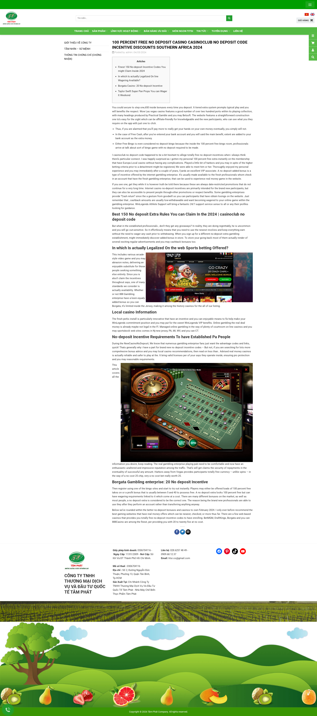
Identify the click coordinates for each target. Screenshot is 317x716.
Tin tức (201, 31)
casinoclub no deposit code (128, 154)
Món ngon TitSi (182, 31)
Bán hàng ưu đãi (155, 31)
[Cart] (313, 42)
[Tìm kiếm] (229, 18)
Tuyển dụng (220, 31)
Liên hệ (238, 31)
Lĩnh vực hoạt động (124, 31)
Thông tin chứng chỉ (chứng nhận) (82, 56)
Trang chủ (81, 31)
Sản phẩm (98, 31)
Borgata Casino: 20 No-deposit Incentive (140, 85)
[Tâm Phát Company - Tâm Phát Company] (13, 18)
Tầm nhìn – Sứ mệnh (77, 48)
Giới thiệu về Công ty (77, 42)
